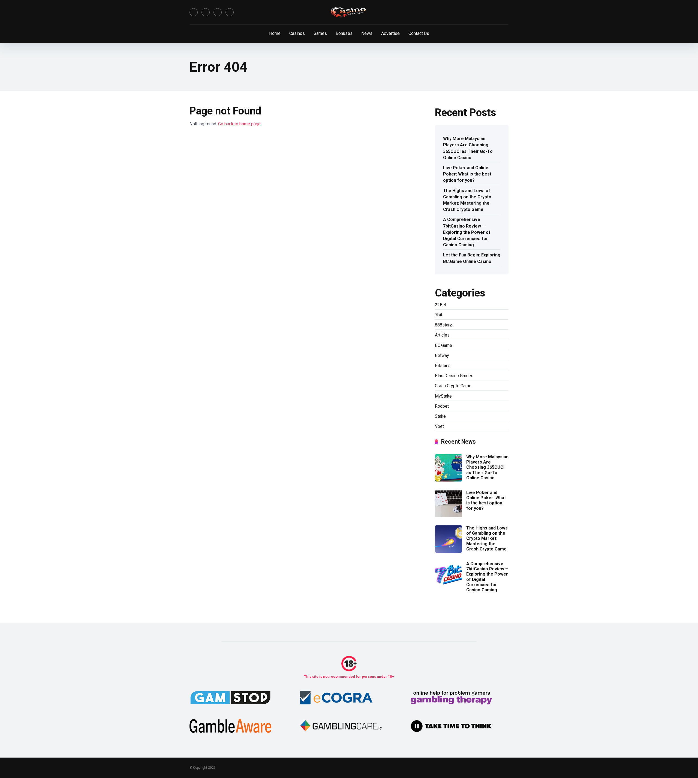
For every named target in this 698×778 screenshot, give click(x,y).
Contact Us (418, 33)
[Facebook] (193, 12)
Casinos (297, 33)
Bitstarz (442, 365)
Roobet (442, 406)
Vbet (439, 426)
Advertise (390, 33)
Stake (440, 416)
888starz (443, 325)
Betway (442, 355)
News (366, 33)
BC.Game (443, 345)
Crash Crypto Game (453, 385)
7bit (438, 314)
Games (320, 33)
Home (275, 33)
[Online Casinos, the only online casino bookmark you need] (349, 12)
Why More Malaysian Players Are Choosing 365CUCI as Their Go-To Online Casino (468, 148)
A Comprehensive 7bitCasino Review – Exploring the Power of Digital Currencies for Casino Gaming (467, 232)
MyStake (443, 396)
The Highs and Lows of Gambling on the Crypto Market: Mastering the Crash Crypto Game (467, 200)
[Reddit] (229, 12)
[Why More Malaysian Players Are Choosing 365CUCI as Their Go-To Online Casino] (448, 480)
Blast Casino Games (454, 375)
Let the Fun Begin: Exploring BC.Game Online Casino (471, 258)
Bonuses (344, 33)
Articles (442, 335)
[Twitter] (205, 12)
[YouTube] (217, 12)
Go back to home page (239, 123)
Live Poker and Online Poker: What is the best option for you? (467, 174)
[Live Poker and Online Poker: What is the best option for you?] (448, 515)
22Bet (440, 304)
